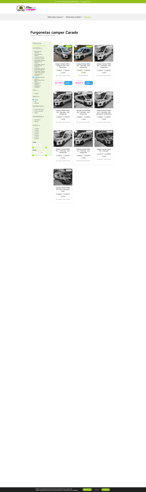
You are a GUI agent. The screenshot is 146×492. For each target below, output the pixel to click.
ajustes (76, 490)
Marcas (87, 17)
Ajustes (96, 489)
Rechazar (87, 489)
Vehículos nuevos (55, 17)
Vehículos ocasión (73, 17)
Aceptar (106, 489)
